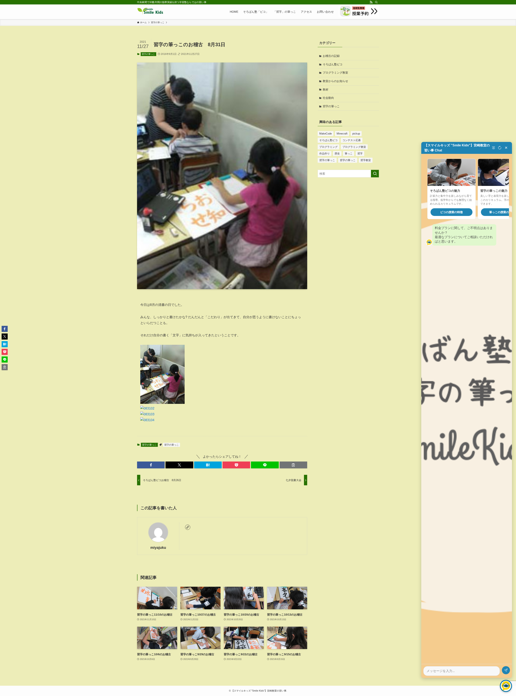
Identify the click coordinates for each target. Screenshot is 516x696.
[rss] (371, 2)
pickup (356, 133)
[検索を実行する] (375, 173)
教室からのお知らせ (335, 81)
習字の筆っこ (148, 54)
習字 (360, 153)
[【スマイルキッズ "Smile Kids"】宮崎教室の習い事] (150, 12)
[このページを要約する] (494, 148)
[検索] (376, 2)
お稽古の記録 (331, 55)
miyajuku (158, 548)
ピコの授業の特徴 (451, 212)
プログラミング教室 (335, 72)
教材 (325, 89)
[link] (187, 527)
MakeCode (325, 133)
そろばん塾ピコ (332, 64)
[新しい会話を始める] (500, 148)
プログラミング (328, 146)
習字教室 (365, 160)
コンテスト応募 (351, 140)
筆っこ (349, 153)
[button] (151, 465)
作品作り (324, 153)
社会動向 (328, 97)
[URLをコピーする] (293, 465)
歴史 (337, 153)
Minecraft (342, 133)
